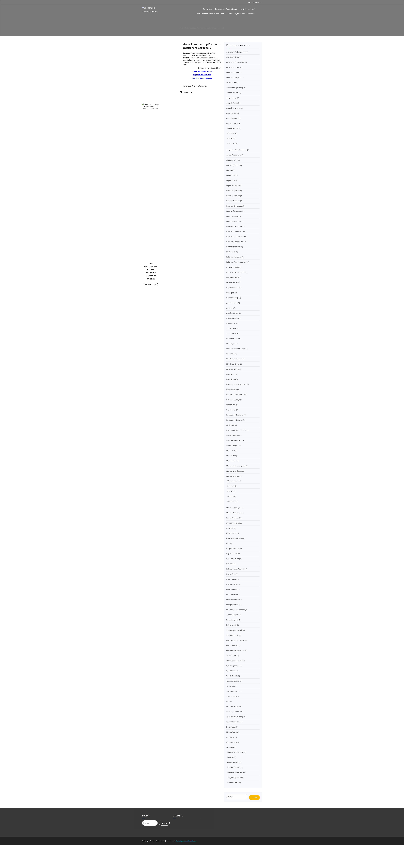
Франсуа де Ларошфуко (235, 640)
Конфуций (230, 425)
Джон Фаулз (231, 323)
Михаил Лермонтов (233, 513)
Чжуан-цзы (230, 686)
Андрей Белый (232, 103)
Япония (229, 747)
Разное (230, 496)
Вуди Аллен (230, 252)
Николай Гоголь (232, 518)
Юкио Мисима (232, 783)
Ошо (228, 543)
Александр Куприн (233, 77)
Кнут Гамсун (231, 410)
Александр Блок (232, 57)
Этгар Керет (231, 727)
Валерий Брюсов (232, 190)
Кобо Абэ (231, 757)
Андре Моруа (231, 98)
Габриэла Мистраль (234, 257)
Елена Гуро (230, 343)
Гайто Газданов (232, 267)
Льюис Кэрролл (232, 445)
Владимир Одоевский (234, 236)
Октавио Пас (231, 533)
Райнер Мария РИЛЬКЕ (235, 569)
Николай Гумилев (233, 523)
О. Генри (229, 528)
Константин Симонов (234, 420)
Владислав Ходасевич (234, 242)
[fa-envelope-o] (145, 2)
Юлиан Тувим (231, 732)
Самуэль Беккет (232, 589)
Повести (230, 133)
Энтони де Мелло (233, 711)
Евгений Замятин (233, 338)
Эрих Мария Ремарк (234, 717)
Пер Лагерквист (232, 559)
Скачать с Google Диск (202, 78)
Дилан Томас (231, 328)
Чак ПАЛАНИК (231, 676)
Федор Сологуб (232, 635)
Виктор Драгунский (233, 221)
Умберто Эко (231, 625)
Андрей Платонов (233, 108)
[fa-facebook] (142, 2)
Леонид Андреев (233, 435)
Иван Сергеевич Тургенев (236, 384)
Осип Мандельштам (234, 538)
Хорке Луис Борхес (233, 661)
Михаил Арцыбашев (234, 471)
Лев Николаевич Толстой (236, 430)
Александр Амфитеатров (235, 52)
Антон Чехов (231, 123)
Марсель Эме (231, 461)
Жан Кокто (230, 354)
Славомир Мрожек (233, 599)
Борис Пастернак (233, 185)
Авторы (251, 13)
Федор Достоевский (234, 630)
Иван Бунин (230, 374)
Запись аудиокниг (236, 13)
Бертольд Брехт (232, 165)
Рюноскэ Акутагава (234, 772)
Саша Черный (231, 594)
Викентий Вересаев (234, 211)
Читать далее (150, 284)
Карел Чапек (231, 405)
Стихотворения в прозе (235, 610)
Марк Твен (230, 451)
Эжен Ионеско (231, 696)
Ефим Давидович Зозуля (235, 348)
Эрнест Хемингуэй (233, 722)
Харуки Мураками (234, 777)
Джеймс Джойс (232, 313)
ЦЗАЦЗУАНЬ (231, 671)
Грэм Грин (230, 292)
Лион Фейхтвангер (199, 86)
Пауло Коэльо (231, 553)
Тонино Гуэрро (232, 615)
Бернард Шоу (231, 160)
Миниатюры (232, 128)
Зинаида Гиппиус (233, 369)
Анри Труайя (231, 113)
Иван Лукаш (231, 379)
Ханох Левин (231, 655)
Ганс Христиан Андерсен (236, 272)
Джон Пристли (232, 318)
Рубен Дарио (231, 579)
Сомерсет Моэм (232, 605)
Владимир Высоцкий (234, 226)
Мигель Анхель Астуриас (236, 466)
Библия (229, 170)
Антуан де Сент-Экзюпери (236, 150)
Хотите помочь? (247, 9)
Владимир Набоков (233, 231)
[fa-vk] (148, 2)
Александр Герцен (233, 67)
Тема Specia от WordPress (186, 841)
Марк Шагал (231, 456)
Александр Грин (232, 72)
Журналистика (232, 481)
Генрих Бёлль (231, 277)
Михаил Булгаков (233, 476)
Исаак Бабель (231, 389)
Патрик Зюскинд (232, 548)
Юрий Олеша (231, 742)
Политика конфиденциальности (210, 13)
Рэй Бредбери (232, 584)
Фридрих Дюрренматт (235, 650)
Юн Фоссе (230, 737)
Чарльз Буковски (232, 681)
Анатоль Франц (232, 93)
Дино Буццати (232, 333)
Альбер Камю (231, 82)
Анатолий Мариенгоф (234, 88)
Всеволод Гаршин (233, 247)
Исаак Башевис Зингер (235, 394)
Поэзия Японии (233, 767)
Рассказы (231, 143)
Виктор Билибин (232, 216)
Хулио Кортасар (232, 666)
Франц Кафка (231, 645)
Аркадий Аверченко (234, 155)
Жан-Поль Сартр (232, 364)
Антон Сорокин (232, 118)
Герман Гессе (231, 282)
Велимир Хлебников (234, 206)
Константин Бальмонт (235, 415)
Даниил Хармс (231, 303)
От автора (207, 9)
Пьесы (230, 138)
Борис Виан (230, 180)
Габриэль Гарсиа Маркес (235, 262)
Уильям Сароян (232, 620)
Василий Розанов (233, 201)
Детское (229, 308)
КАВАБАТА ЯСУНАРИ (235, 752)
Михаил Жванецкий (233, 508)
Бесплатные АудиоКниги (226, 9)
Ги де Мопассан (232, 287)
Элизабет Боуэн (232, 706)
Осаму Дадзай (233, 762)
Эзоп (228, 701)
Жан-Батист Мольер (234, 359)
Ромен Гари (230, 574)
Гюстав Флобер (232, 298)
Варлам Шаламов (233, 196)
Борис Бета (230, 175)
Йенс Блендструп (233, 400)
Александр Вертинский (235, 62)
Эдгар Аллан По (232, 691)
